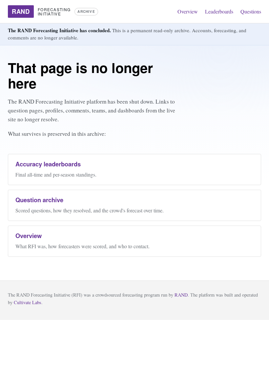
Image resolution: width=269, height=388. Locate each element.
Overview (187, 11)
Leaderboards (219, 11)
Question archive (39, 199)
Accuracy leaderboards (48, 163)
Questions (250, 11)
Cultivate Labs (27, 302)
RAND (181, 295)
